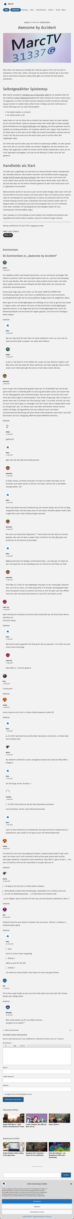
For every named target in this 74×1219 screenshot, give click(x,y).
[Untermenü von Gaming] (28, 9)
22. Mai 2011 (6, 881)
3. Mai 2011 (6, 270)
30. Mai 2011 (6, 917)
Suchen (66, 1175)
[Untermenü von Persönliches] (46, 9)
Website (5, 1085)
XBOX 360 (8, 235)
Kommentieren (45, 22)
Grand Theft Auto (29, 126)
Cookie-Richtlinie (27, 1216)
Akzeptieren (37, 1201)
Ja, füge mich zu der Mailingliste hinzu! (18, 1094)
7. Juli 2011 (6, 988)
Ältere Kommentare (11, 1030)
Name (5, 1068)
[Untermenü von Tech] (34, 9)
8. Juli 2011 (9, 1015)
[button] (71, 1184)
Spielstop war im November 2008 (35, 95)
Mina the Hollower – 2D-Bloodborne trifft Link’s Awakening (57, 1155)
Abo (6, 10)
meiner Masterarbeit (22, 98)
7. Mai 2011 (6, 707)
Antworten (6, 319)
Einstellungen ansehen (37, 1212)
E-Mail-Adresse (8, 1076)
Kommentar (7, 1043)
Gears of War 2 (54, 1124)
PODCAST (15, 10)
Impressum (48, 1216)
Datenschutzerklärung (38, 1216)
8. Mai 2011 (6, 848)
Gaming (26, 22)
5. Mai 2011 (6, 684)
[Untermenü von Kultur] (53, 9)
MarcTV (10, 4)
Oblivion (44, 126)
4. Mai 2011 (9, 357)
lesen (15, 150)
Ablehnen (37, 1206)
